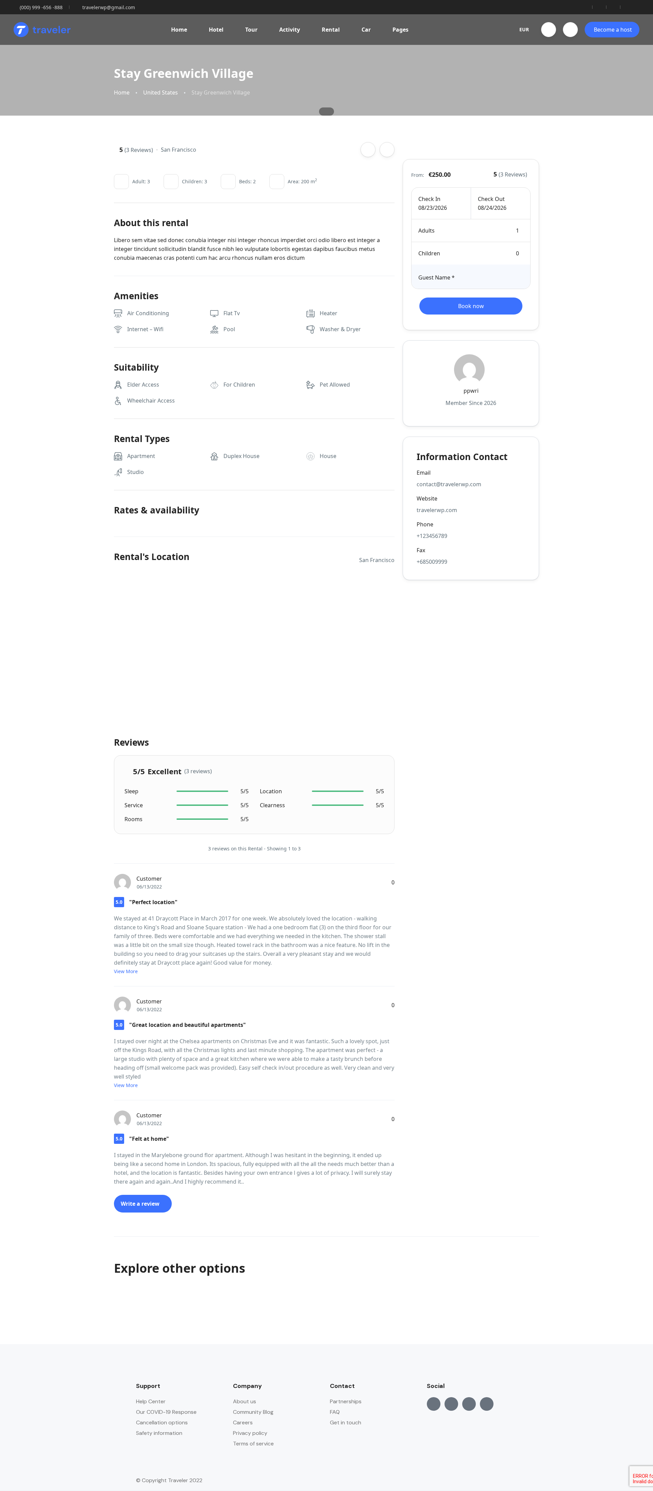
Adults (426, 230)
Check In (429, 199)
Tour (251, 29)
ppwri (471, 390)
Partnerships (346, 1401)
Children (429, 253)
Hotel (216, 29)
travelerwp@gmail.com (108, 7)
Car (366, 29)
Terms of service (253, 1443)
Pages (400, 29)
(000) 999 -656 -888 (41, 7)
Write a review (141, 1203)
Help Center (151, 1401)
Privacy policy (250, 1433)
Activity (289, 29)
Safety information (159, 1433)
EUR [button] (524, 29)
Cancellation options (162, 1422)
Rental (331, 29)
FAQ (335, 1412)
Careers (243, 1422)
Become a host (613, 29)
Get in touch (345, 1422)
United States (160, 92)
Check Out (491, 199)
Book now (471, 306)
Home (179, 29)
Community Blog (253, 1412)
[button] (548, 29)
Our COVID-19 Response (166, 1412)
